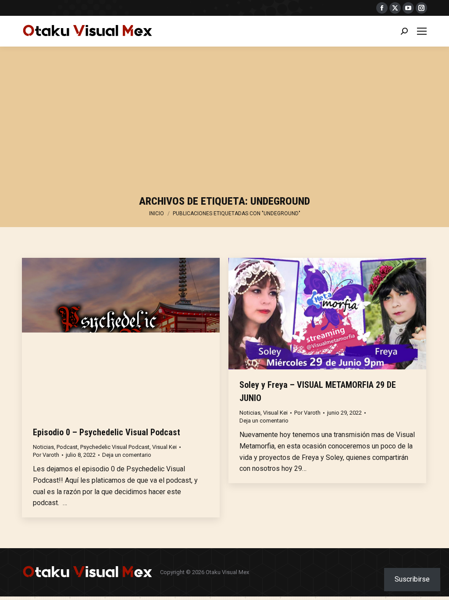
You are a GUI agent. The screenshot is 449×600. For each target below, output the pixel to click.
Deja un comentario (126, 455)
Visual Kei (164, 447)
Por (46, 455)
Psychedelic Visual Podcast (115, 447)
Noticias (43, 447)
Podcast (67, 447)
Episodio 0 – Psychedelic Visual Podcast (106, 432)
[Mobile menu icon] (422, 31)
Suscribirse (412, 579)
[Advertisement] (224, 123)
